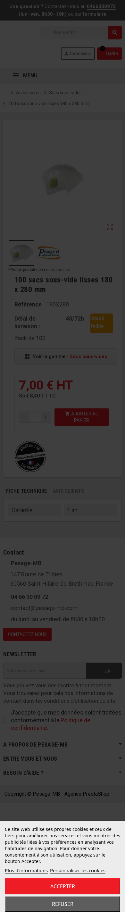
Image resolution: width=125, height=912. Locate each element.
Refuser (62, 904)
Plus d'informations (26, 870)
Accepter (62, 886)
